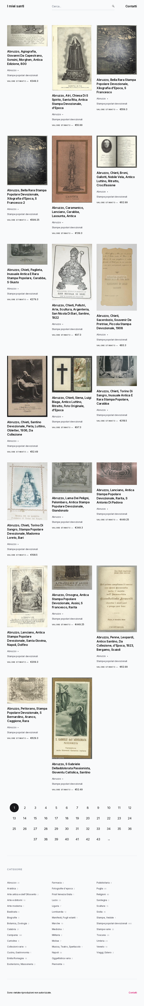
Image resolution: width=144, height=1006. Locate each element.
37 (35, 839)
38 (46, 839)
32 (87, 829)
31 (77, 829)
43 (98, 839)
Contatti (131, 6)
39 (56, 839)
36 (130, 829)
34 (109, 829)
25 (14, 829)
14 (24, 818)
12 (129, 808)
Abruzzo (11, 70)
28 (46, 829)
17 (56, 818)
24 (130, 818)
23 (119, 818)
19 (77, 818)
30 (67, 829)
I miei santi (15, 6)
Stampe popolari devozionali (22, 75)
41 (77, 839)
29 (56, 829)
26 (25, 829)
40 (67, 839)
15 (35, 818)
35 (119, 829)
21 (98, 818)
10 (108, 808)
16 (45, 818)
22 (108, 818)
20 (88, 818)
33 (98, 829)
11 (119, 808)
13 (14, 818)
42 (88, 839)
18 (66, 818)
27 (35, 829)
